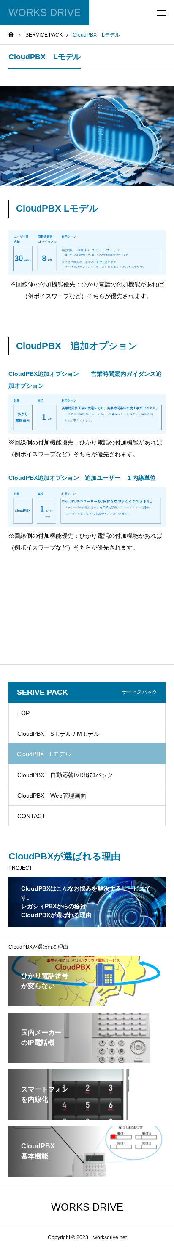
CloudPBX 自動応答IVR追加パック (65, 775)
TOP (23, 713)
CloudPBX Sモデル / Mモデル (58, 733)
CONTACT (31, 816)
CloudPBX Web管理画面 (51, 795)
